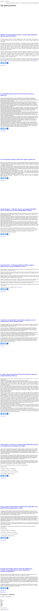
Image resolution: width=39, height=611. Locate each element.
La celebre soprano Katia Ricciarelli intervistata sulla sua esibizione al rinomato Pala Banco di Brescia (18, 375)
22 (3, 591)
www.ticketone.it (19, 287)
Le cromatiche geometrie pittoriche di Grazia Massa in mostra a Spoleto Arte (17, 94)
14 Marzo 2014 (2, 291)
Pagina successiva (3, 592)
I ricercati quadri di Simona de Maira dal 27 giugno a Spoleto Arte (17, 159)
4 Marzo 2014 (2, 345)
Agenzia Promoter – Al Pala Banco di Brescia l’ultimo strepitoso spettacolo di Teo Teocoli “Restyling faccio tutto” (17, 265)
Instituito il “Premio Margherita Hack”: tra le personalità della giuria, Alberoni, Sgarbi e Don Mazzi (18, 35)
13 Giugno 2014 (3, 180)
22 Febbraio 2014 (3, 590)
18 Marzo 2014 (2, 236)
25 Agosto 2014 (3, 65)
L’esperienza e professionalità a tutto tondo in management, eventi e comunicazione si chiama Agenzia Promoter (18, 320)
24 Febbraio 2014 (3, 478)
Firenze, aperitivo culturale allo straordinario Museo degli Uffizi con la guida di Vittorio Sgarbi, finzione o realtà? (19, 507)
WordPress (7, 609)
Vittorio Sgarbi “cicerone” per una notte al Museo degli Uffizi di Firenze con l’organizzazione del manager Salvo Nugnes (19, 445)
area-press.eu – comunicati (4, 1)
